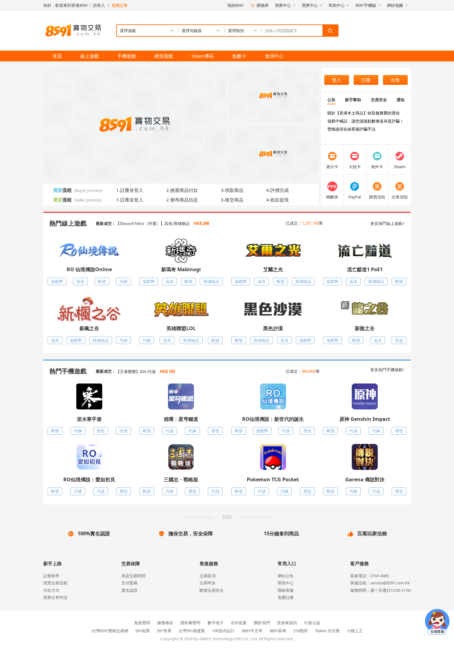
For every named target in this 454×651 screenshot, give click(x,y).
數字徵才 (216, 622)
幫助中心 (286, 583)
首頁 (57, 56)
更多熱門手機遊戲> (387, 369)
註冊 (366, 80)
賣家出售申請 (55, 597)
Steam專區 (202, 56)
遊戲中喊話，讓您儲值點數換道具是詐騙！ (365, 121)
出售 (395, 80)
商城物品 (211, 281)
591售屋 (164, 630)
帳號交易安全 (212, 590)
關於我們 (262, 622)
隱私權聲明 (190, 622)
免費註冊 (119, 5)
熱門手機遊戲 (67, 371)
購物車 (263, 5)
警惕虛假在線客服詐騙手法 (351, 129)
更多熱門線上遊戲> (387, 223)
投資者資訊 (287, 622)
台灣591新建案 (192, 630)
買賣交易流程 (55, 583)
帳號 (102, 281)
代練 (124, 281)
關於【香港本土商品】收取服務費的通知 (363, 113)
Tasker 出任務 (327, 630)
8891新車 (278, 630)
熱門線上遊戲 (67, 223)
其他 (399, 340)
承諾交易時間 (133, 575)
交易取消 (208, 575)
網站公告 (286, 575)
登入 (336, 80)
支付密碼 (129, 583)
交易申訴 (208, 583)
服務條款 (165, 622)
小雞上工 (355, 630)
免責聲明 (142, 622)
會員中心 (274, 56)
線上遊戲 (89, 56)
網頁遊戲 (163, 56)
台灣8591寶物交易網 (109, 630)
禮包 (101, 430)
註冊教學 (51, 575)
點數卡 (239, 56)
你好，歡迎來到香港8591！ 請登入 (74, 5)
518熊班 (300, 630)
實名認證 (129, 590)
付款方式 (51, 590)
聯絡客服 (286, 590)
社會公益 (312, 622)
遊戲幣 (57, 281)
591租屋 (142, 630)
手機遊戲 (126, 56)
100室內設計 (223, 630)
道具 (80, 281)
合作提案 (239, 622)
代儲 (124, 430)
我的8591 (235, 5)
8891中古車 (252, 630)
